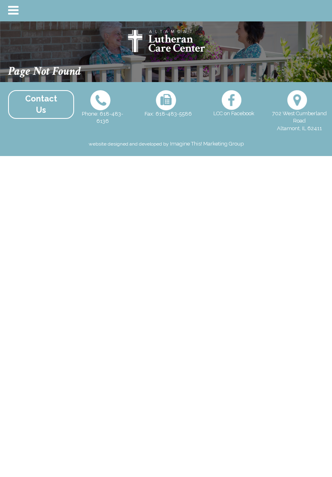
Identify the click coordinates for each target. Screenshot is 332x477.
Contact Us (41, 104)
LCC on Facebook (233, 113)
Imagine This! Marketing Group (207, 144)
